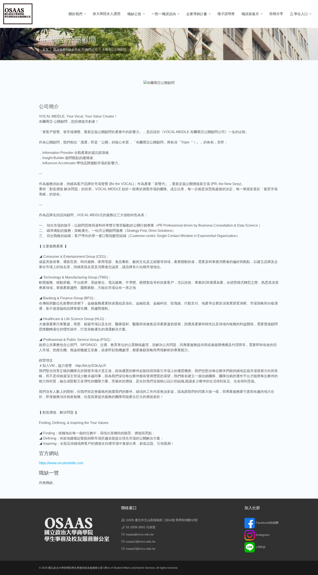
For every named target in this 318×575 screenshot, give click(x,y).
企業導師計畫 (196, 14)
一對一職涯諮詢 (164, 14)
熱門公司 (91, 49)
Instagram (262, 534)
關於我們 (75, 14)
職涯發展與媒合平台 (66, 49)
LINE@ (260, 547)
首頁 (45, 49)
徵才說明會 (226, 14)
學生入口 (300, 14)
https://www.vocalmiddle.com (61, 463)
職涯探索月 (250, 14)
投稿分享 (276, 14)
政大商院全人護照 (106, 14)
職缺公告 (134, 14)
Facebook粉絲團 (266, 522)
